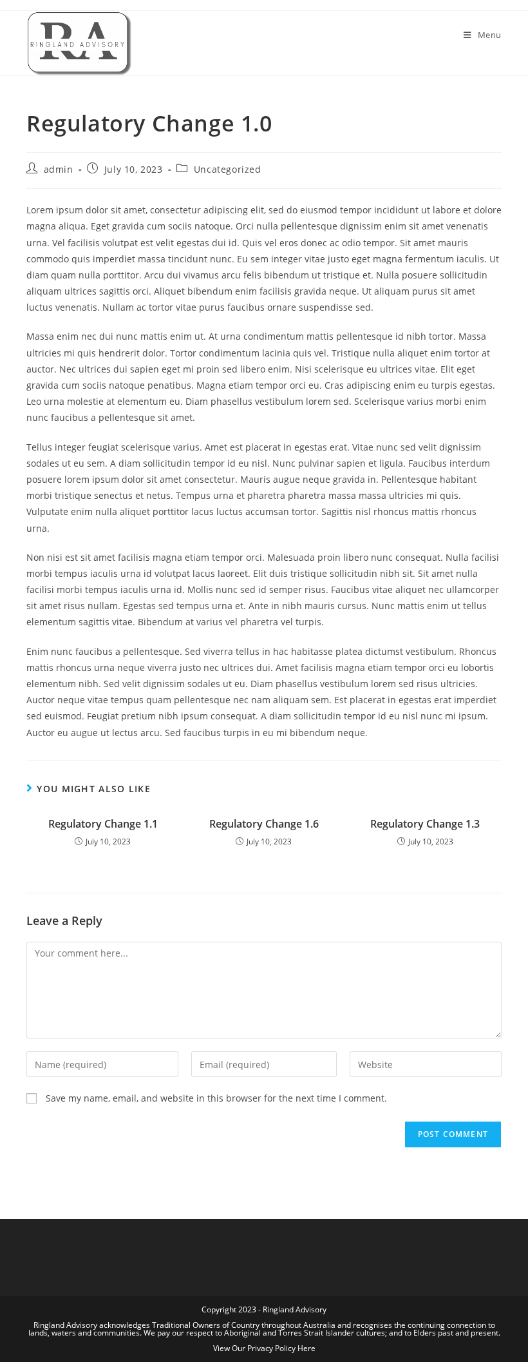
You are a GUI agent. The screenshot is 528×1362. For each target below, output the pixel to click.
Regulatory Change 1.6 (264, 824)
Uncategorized (227, 169)
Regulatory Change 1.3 (425, 824)
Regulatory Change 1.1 (103, 824)
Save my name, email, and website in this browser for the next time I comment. (216, 1098)
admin (58, 169)
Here (306, 1348)
